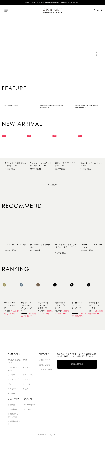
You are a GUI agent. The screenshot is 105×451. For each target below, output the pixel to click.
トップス (26, 367)
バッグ (10, 384)
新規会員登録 (77, 364)
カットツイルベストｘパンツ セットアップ (26, 306)
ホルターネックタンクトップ (9, 305)
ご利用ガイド (44, 360)
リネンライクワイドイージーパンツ (93, 305)
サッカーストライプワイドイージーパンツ (77, 306)
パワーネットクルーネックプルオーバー (43, 305)
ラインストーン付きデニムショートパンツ (15, 164)
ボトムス (26, 379)
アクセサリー (13, 389)
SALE (25, 360)
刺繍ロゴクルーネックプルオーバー (60, 305)
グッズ (25, 389)
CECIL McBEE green (13, 368)
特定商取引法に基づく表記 (14, 415)
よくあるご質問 (45, 369)
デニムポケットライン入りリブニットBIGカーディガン (66, 247)
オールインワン (29, 375)
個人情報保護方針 (14, 422)
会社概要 (11, 405)
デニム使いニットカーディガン (41, 246)
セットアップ (13, 379)
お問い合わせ (44, 365)
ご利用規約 (12, 409)
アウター (11, 394)
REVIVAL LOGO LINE (14, 361)
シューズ (26, 384)
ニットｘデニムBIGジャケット (15, 246)
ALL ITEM (52, 184)
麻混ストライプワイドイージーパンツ (66, 164)
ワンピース (12, 375)
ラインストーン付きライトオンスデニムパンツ (40, 164)
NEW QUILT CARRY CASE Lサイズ (92, 246)
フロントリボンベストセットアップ (91, 164)
